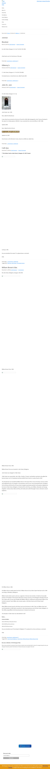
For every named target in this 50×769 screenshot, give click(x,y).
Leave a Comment (20, 44)
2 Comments (21, 270)
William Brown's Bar (34, 639)
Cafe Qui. (5, 148)
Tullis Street (20, 639)
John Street (9, 61)
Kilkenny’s (6, 65)
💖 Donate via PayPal (25, 746)
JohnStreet (14, 61)
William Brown (26, 639)
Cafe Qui (9, 263)
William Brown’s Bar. (9, 267)
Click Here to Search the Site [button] (43, 1)
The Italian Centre (21, 263)
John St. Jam (7, 85)
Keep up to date (7, 753)
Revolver (5, 42)
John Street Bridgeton (12, 639)
